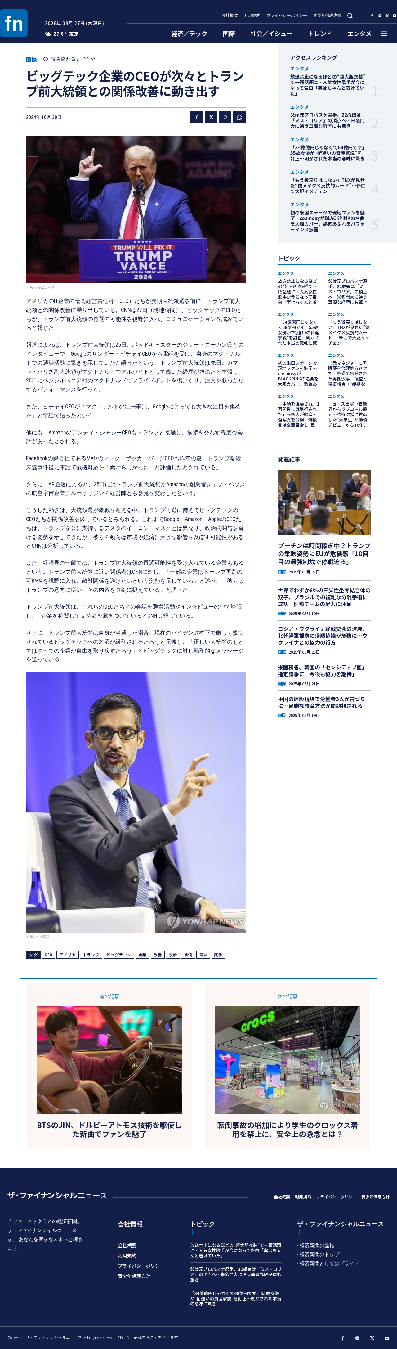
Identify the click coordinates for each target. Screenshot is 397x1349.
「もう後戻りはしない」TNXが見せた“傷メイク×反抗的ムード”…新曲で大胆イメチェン (328, 185)
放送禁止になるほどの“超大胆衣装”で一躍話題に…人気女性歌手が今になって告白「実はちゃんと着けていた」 (328, 85)
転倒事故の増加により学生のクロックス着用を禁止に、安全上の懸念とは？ (287, 1130)
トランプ (91, 954)
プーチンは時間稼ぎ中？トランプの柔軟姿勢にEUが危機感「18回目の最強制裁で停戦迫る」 (324, 553)
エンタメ (299, 68)
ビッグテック (119, 954)
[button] (349, 15)
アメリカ (67, 954)
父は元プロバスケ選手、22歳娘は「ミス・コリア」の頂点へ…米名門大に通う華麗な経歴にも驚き (327, 120)
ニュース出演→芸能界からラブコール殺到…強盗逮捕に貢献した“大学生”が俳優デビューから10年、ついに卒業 (348, 417)
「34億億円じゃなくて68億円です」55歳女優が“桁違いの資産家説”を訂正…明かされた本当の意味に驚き (327, 153)
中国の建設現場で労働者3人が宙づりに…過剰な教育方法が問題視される (321, 702)
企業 (142, 954)
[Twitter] (387, 16)
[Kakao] (379, 16)
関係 (218, 954)
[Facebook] (372, 16)
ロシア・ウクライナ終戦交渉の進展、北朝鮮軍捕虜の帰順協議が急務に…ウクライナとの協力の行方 (323, 635)
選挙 (203, 954)
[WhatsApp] (239, 117)
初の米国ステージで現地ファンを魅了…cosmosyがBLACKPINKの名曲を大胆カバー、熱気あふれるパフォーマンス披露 (327, 220)
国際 (31, 59)
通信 (188, 954)
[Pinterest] (225, 117)
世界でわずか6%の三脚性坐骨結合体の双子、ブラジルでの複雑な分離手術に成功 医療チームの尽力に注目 (324, 597)
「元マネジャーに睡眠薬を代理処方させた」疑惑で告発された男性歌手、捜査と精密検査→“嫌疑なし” (347, 376)
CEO (48, 954)
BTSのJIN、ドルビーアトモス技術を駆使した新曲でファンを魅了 (109, 1130)
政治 (173, 954)
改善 (158, 954)
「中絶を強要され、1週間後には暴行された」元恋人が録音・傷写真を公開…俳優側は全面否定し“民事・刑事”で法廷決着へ (298, 419)
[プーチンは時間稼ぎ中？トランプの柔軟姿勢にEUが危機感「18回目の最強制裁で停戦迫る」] (324, 502)
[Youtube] (387, 1338)
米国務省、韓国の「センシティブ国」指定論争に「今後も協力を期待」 (322, 670)
